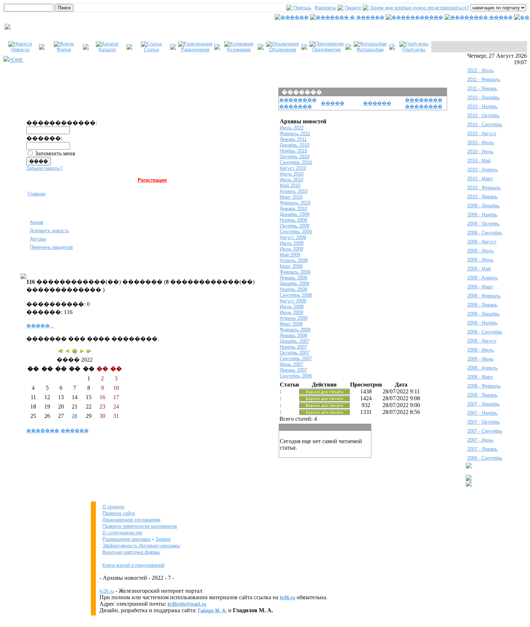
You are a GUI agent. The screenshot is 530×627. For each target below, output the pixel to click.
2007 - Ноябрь (482, 413)
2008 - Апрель (482, 368)
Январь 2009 (293, 278)
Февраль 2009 (295, 272)
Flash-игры (413, 49)
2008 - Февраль (484, 386)
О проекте (113, 506)
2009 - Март (480, 287)
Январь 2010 (293, 208)
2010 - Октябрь (483, 115)
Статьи (151, 49)
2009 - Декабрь (483, 205)
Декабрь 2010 (294, 145)
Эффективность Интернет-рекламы (141, 545)
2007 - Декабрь (483, 404)
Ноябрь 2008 (293, 289)
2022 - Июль (480, 70)
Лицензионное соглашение (131, 519)
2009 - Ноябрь (482, 214)
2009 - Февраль (484, 296)
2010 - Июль (480, 142)
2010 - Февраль (484, 187)
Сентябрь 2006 (296, 376)
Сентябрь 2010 (296, 162)
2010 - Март (480, 178)
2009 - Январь (482, 305)
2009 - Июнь (480, 259)
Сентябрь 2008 (296, 295)
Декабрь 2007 (294, 341)
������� (42, 430)
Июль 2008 (292, 306)
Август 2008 (293, 301)
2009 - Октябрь (483, 223)
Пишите (353, 7)
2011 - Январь (482, 88)
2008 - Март (480, 377)
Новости (20, 49)
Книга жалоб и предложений (133, 565)
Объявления (282, 49)
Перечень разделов (51, 247)
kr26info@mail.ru (187, 604)
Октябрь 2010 (294, 156)
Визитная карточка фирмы (131, 552)
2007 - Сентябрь (484, 431)
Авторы (38, 239)
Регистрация (152, 180)
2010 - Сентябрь (484, 124)
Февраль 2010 (295, 203)
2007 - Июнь (480, 440)
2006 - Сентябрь (484, 458)
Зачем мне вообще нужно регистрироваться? (419, 7)
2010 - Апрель (482, 169)
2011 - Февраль (483, 79)
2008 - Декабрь (483, 314)
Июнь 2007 (291, 364)
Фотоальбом (370, 49)
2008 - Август (481, 341)
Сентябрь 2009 (296, 231)
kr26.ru (107, 591)
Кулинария (239, 49)
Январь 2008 (293, 335)
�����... (40, 325)
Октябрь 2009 (294, 226)
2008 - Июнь (480, 359)
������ (75, 430)
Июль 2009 (292, 243)
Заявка (163, 539)
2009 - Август (481, 241)
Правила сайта (118, 513)
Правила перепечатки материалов (139, 526)
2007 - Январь (482, 449)
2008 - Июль (480, 350)
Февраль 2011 (295, 133)
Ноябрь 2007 (293, 347)
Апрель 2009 (294, 260)
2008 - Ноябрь (482, 323)
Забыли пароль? (44, 168)
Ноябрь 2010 (293, 151)
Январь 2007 (293, 370)
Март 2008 (291, 324)
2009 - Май (479, 268)
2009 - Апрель (482, 278)
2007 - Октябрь (483, 422)
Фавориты (325, 7)
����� (332, 103)
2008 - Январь (482, 395)
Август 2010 (293, 168)
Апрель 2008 (294, 318)
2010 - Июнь (480, 151)
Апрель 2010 (294, 191)
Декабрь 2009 (294, 214)
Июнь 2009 (291, 249)
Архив (36, 222)
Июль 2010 (292, 174)
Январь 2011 (293, 139)
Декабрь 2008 (294, 283)
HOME (16, 60)
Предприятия (326, 49)
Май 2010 (290, 185)
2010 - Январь (482, 196)
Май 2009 (290, 254)
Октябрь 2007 (294, 353)
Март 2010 (291, 197)
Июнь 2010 (291, 179)
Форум (64, 49)
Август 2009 (293, 237)
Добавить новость (49, 230)
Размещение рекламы (126, 539)
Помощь (302, 7)
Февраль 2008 (295, 329)
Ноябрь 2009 (293, 220)
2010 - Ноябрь (482, 106)
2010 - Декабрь (483, 97)
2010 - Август (481, 133)
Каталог (107, 49)
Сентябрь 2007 (296, 358)
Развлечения (195, 49)
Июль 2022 (292, 128)
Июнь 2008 (291, 312)
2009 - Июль (480, 250)
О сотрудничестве (122, 532)
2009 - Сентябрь (484, 232)
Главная (36, 194)
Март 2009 (291, 266)
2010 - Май (479, 160)
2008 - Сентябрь (484, 332)
